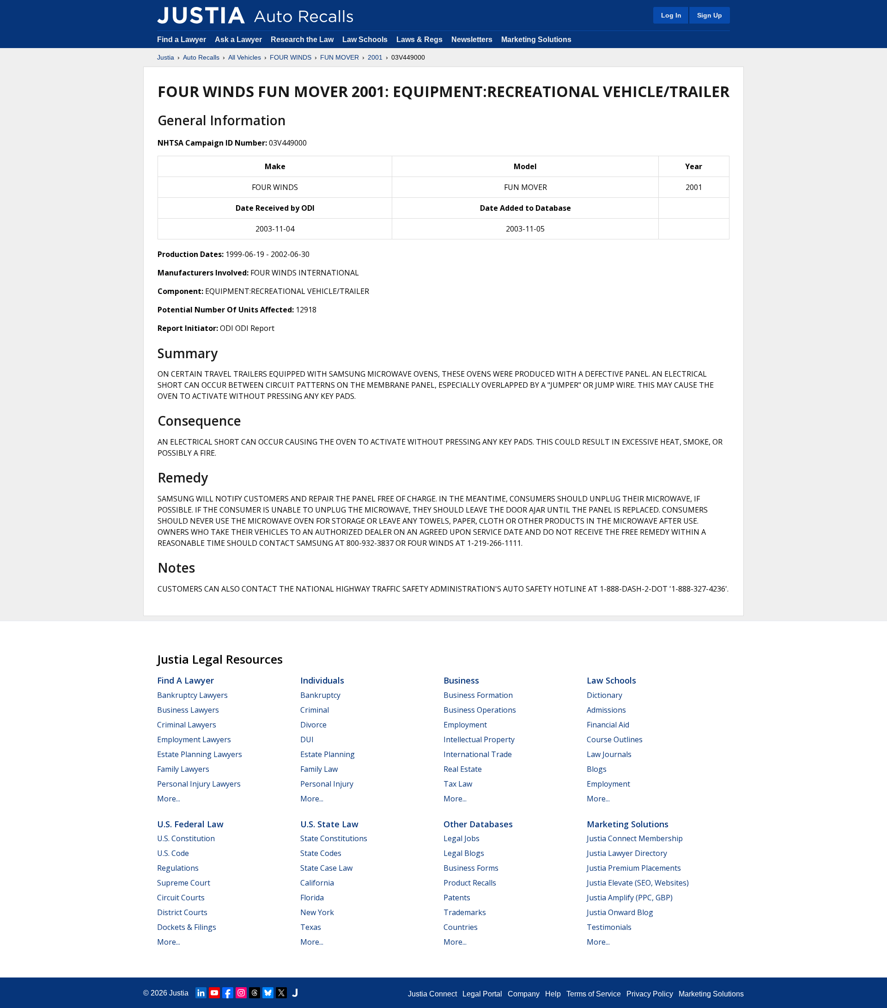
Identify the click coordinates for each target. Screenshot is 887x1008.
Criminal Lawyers (186, 725)
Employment (465, 725)
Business (461, 680)
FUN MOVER (339, 57)
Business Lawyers (188, 710)
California (317, 883)
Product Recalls (470, 883)
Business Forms (471, 868)
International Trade (478, 754)
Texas (310, 927)
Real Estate (463, 769)
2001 (375, 57)
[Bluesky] (267, 992)
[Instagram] (241, 992)
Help (553, 994)
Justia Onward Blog (620, 912)
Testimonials (609, 927)
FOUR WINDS (290, 57)
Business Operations (480, 710)
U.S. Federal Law (190, 824)
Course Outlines (615, 739)
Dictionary (604, 695)
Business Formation (478, 695)
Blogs (597, 769)
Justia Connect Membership (635, 838)
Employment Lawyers (194, 739)
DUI (307, 739)
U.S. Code (173, 853)
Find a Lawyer (181, 39)
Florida (312, 897)
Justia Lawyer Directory (627, 853)
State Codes (320, 853)
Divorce (313, 725)
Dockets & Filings (186, 927)
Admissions (606, 710)
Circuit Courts (181, 897)
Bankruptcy (320, 695)
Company (524, 994)
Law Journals (609, 754)
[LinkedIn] (201, 992)
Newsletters (471, 39)
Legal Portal (482, 994)
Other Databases (478, 824)
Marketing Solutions (536, 39)
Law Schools (365, 39)
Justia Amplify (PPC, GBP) (630, 897)
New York (317, 912)
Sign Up (709, 15)
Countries (461, 927)
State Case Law (326, 868)
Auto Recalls (201, 57)
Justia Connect (432, 994)
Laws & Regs (419, 39)
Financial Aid (608, 725)
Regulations (178, 868)
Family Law (319, 769)
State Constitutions (333, 838)
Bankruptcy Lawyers (192, 695)
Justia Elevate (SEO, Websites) (638, 883)
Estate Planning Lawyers (199, 754)
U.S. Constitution (186, 838)
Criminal (314, 710)
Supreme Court (183, 883)
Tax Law (458, 784)
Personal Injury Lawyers (199, 784)
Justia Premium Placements (634, 868)
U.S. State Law (329, 824)
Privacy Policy (649, 994)
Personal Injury (326, 784)
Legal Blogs (464, 853)
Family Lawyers (183, 769)
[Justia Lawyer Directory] (294, 992)
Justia (165, 57)
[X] (281, 992)
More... (168, 799)
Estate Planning (327, 754)
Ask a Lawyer (239, 39)
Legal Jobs (462, 838)
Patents (457, 897)
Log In (671, 15)
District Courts (182, 912)
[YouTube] (214, 992)
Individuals (322, 680)
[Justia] (201, 15)
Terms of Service (593, 994)
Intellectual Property (479, 739)
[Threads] (254, 992)
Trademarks (465, 912)
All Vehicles (244, 57)
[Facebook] (227, 992)
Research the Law (302, 39)
